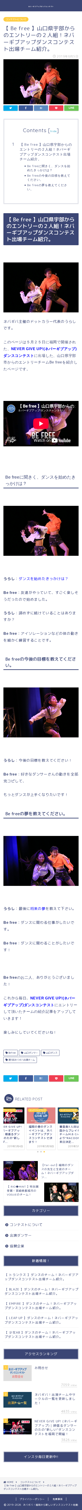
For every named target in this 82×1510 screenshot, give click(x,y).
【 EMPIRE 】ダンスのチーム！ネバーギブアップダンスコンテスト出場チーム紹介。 (41, 1305)
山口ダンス (51, 1052)
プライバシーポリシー (32, 1499)
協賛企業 (17, 1246)
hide (53, 131)
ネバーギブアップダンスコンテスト (41, 6)
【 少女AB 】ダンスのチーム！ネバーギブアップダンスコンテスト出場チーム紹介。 (40, 1334)
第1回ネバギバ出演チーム (21, 1059)
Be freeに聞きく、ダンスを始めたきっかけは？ (48, 168)
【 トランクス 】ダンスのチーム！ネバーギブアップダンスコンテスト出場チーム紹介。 (42, 1277)
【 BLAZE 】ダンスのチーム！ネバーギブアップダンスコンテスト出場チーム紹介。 (42, 1291)
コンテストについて (16, 19)
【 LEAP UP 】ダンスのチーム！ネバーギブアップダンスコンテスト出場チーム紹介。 (41, 1320)
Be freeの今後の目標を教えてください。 (48, 177)
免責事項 (58, 1499)
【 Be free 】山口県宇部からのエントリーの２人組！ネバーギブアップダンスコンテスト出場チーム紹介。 (46, 151)
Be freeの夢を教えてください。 (47, 187)
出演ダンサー (21, 1235)
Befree (12, 1052)
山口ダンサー (30, 1052)
